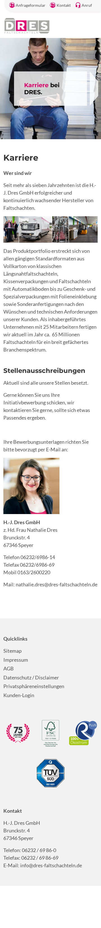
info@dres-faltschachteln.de (51, 865)
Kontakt (64, 5)
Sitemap (12, 651)
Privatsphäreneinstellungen (33, 686)
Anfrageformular (30, 5)
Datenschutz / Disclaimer (31, 677)
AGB (8, 668)
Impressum (15, 660)
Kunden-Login (18, 695)
